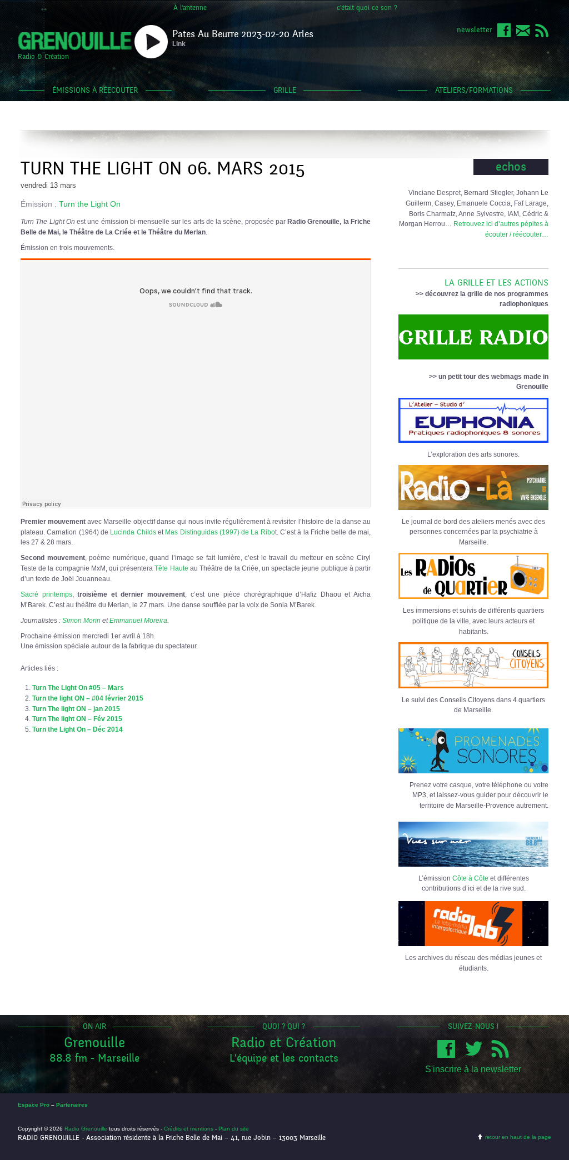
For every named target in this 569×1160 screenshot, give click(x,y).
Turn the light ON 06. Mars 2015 (163, 168)
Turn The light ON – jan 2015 (76, 708)
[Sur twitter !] (476, 1055)
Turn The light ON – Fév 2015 (77, 718)
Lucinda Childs (133, 532)
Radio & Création (43, 56)
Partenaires (72, 1105)
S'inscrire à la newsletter (473, 1069)
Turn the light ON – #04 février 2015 (87, 698)
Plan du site (233, 1129)
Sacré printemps (46, 594)
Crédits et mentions (188, 1129)
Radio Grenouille (85, 1129)
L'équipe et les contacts (283, 1058)
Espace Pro (33, 1105)
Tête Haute (171, 568)
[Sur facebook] (449, 1055)
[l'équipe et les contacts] (523, 35)
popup (151, 41)
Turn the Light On (90, 203)
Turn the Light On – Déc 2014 (77, 729)
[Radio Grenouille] (75, 47)
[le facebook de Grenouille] (504, 35)
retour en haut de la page (518, 1137)
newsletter (474, 29)
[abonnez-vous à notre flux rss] (542, 35)
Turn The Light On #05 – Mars (78, 687)
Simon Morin (81, 620)
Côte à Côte (470, 878)
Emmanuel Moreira (138, 620)
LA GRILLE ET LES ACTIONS (496, 283)
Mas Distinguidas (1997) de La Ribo (220, 532)
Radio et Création (283, 1042)
